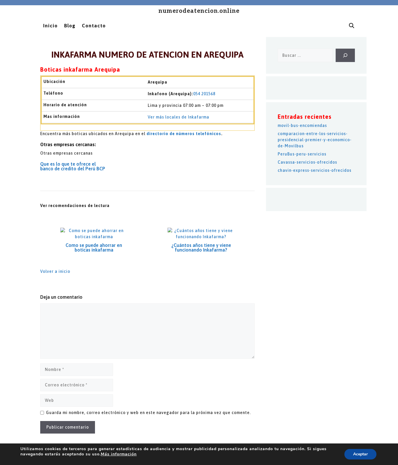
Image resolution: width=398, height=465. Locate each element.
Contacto (94, 26)
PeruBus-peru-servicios (302, 154)
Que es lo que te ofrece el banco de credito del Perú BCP (72, 166)
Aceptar (360, 454)
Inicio (50, 26)
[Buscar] (345, 55)
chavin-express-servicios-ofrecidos (314, 170)
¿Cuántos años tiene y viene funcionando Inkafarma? (201, 247)
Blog (69, 26)
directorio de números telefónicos (184, 133)
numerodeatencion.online (199, 11)
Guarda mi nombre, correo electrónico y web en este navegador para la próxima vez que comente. (148, 412)
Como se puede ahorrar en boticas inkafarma (94, 247)
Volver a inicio (55, 271)
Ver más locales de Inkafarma (178, 117)
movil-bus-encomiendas (302, 125)
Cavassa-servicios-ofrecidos (307, 162)
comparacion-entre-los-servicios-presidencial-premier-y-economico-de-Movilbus (315, 139)
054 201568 (204, 93)
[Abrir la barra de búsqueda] (351, 25)
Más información (119, 454)
